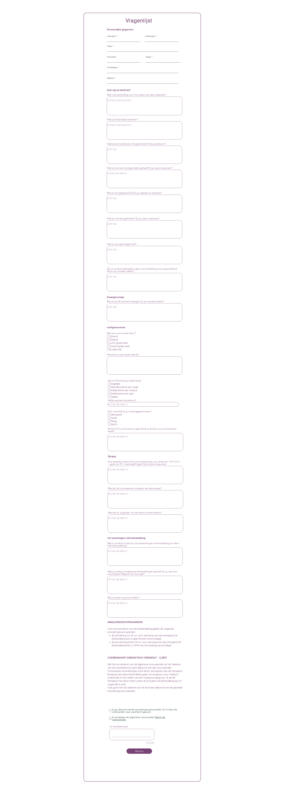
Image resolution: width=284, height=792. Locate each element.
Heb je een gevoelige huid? (121, 244)
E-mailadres (112, 67)
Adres (109, 46)
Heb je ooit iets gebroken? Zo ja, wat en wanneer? (133, 218)
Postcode (111, 57)
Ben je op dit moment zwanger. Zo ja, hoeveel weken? (135, 301)
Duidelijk (150, 742)
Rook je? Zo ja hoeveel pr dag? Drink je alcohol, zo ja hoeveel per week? (142, 430)
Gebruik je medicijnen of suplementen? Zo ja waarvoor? (136, 144)
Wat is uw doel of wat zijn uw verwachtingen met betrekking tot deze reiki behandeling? (143, 544)
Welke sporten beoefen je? (122, 400)
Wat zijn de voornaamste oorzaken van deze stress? (134, 488)
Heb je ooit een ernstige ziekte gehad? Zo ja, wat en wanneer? (139, 168)
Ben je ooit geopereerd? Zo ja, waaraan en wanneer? (134, 193)
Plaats (148, 57)
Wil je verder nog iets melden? (123, 597)
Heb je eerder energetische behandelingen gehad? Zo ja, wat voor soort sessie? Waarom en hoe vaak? (142, 572)
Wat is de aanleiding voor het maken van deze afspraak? (136, 95)
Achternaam (150, 36)
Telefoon (110, 78)
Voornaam (111, 36)
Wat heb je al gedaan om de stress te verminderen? (135, 512)
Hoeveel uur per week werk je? (123, 354)
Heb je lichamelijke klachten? (122, 119)
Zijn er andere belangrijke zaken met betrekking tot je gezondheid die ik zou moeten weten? (142, 270)
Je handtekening (118, 726)
